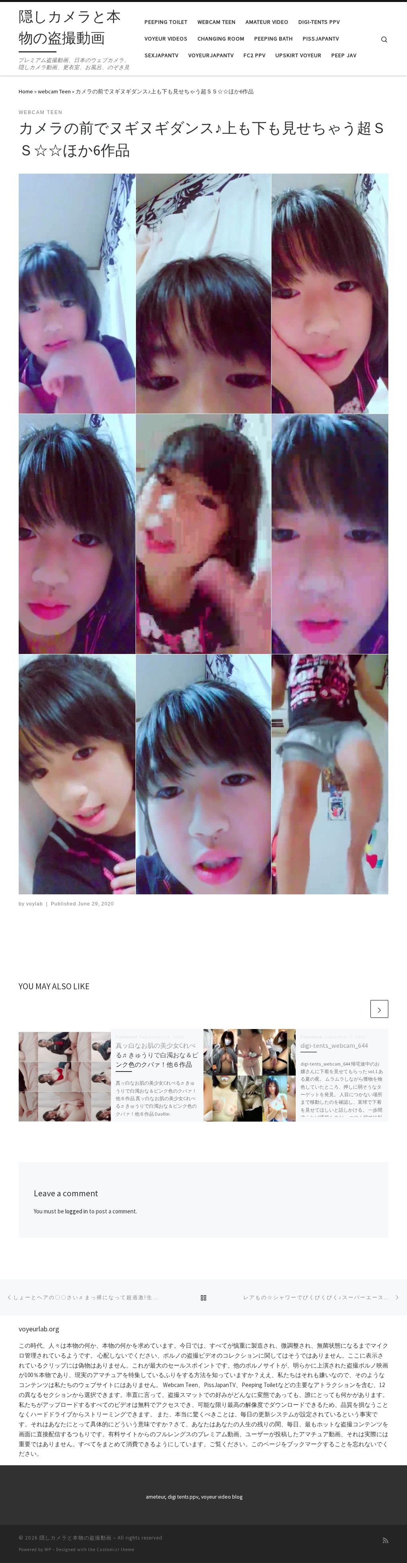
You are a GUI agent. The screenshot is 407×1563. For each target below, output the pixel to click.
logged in (76, 1211)
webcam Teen (54, 91)
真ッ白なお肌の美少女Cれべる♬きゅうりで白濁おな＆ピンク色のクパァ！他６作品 (157, 1055)
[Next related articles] (379, 1009)
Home (26, 91)
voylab (34, 904)
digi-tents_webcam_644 (334, 1045)
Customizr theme (115, 1549)
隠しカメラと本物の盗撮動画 (75, 1537)
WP (48, 1549)
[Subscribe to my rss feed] (385, 1541)
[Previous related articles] (360, 1009)
